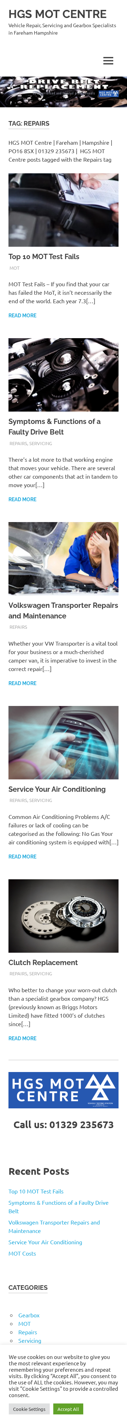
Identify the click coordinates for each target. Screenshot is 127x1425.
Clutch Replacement (43, 962)
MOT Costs (22, 1253)
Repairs (18, 443)
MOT (14, 268)
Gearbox (29, 1314)
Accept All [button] (68, 1409)
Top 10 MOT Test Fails (43, 256)
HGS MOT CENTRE (57, 13)
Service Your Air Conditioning (57, 789)
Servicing (40, 443)
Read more (22, 315)
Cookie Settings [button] (29, 1409)
